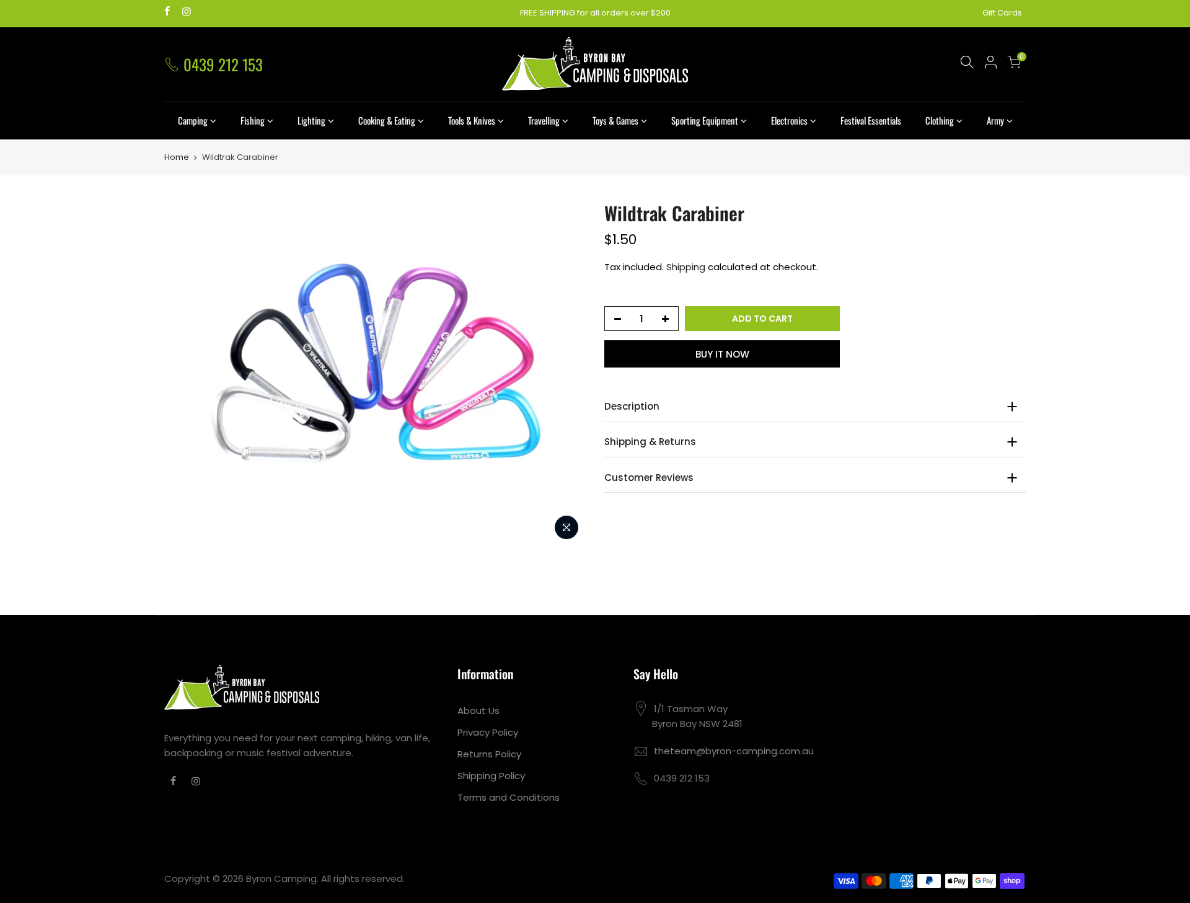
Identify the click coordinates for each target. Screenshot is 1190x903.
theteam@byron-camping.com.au (734, 750)
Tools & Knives (471, 120)
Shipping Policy (491, 775)
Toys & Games (615, 120)
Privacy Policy (487, 732)
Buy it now (722, 354)
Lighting (311, 120)
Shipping (685, 266)
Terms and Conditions (508, 797)
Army (995, 120)
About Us (478, 710)
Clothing (939, 120)
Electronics (789, 120)
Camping (193, 120)
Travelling (544, 120)
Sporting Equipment (704, 120)
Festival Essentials (870, 120)
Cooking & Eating (386, 120)
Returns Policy (489, 753)
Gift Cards (1002, 13)
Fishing (252, 120)
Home (176, 157)
